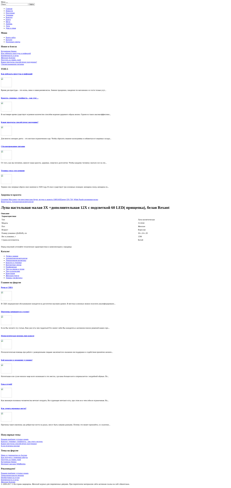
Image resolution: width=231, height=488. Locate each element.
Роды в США (7, 287)
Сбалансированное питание (13, 146)
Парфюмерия (11, 267)
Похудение (10, 13)
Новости (9, 11)
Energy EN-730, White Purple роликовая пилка (79, 199)
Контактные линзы (13, 265)
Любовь (9, 24)
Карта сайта (11, 37)
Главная (9, 9)
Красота (9, 17)
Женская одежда (12, 276)
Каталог (9, 40)
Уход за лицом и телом (15, 269)
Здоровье (9, 15)
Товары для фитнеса (14, 278)
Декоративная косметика (16, 260)
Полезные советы (13, 42)
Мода (8, 22)
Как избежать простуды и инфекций (16, 74)
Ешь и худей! (6, 384)
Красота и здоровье (14, 263)
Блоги (8, 19)
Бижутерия (10, 273)
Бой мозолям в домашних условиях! (16, 360)
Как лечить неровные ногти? (13, 408)
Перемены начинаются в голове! (15, 312)
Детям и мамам (12, 256)
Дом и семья (11, 28)
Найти (31, 4)
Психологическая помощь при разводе (17, 336)
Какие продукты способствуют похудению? (19, 122)
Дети (8, 26)
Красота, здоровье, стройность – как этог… (19, 98)
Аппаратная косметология (16, 258)
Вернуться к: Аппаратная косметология (17, 202)
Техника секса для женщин (13, 171)
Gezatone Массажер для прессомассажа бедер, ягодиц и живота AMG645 (31, 199)
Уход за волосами (13, 271)
